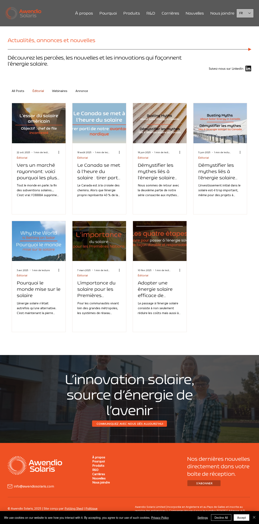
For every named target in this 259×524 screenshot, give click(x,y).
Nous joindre (101, 482)
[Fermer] (254, 517)
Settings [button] (202, 517)
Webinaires (59, 91)
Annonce (81, 91)
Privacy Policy (160, 517)
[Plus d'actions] (60, 152)
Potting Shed (74, 508)
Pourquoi (98, 461)
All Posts (18, 91)
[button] (204, 483)
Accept (241, 517)
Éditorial (38, 91)
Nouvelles (99, 478)
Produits (98, 465)
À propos (98, 457)
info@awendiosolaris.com (34, 486)
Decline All (221, 517)
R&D (95, 470)
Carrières (98, 474)
